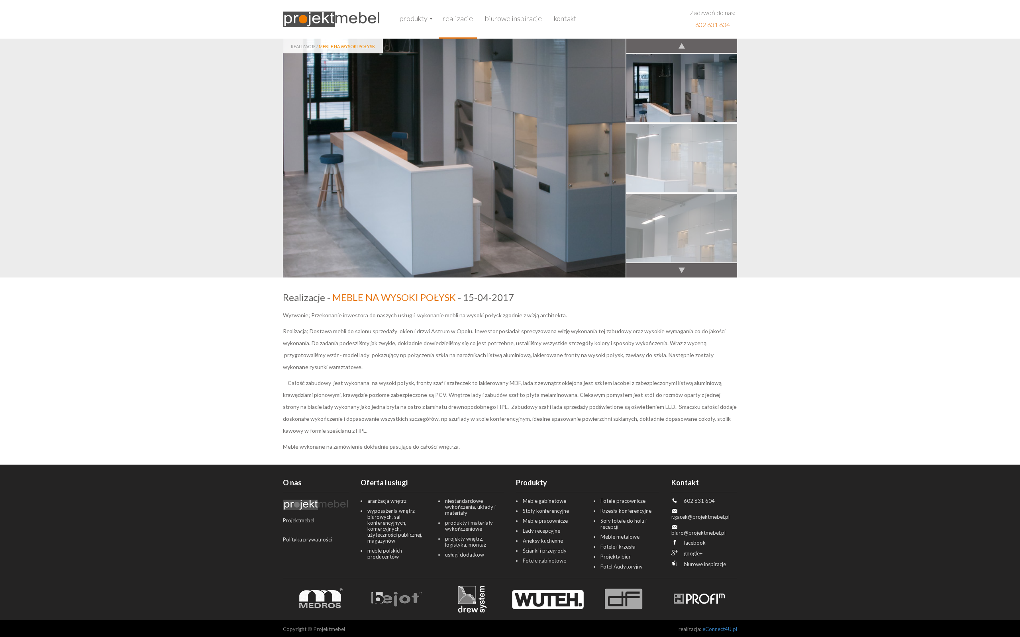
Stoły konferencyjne (546, 511)
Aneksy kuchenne (543, 540)
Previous (681, 46)
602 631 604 (712, 24)
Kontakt (565, 18)
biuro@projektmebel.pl (698, 533)
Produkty (414, 18)
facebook (695, 542)
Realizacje (458, 18)
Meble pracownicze (545, 521)
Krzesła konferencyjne (625, 511)
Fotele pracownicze (622, 501)
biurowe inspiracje (705, 564)
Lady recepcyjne (541, 531)
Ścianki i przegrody (545, 550)
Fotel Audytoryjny (621, 566)
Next (681, 269)
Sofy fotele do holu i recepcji (623, 524)
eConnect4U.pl (719, 629)
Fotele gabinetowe (544, 560)
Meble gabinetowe (544, 501)
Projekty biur (615, 556)
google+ (693, 553)
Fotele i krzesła (618, 546)
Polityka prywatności (307, 539)
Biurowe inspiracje (513, 18)
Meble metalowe (619, 536)
